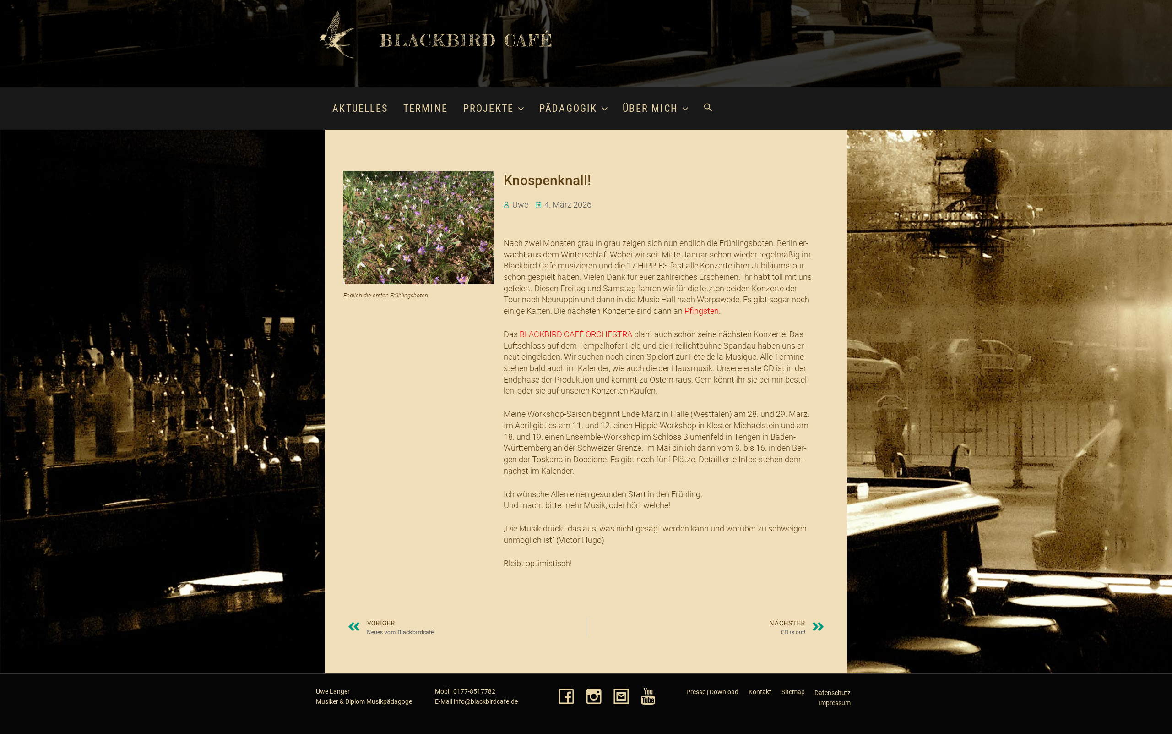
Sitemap (793, 692)
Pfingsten (701, 311)
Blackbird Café (466, 40)
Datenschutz (832, 692)
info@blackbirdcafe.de (486, 701)
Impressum (835, 703)
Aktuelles (360, 108)
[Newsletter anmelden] (621, 697)
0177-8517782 (474, 691)
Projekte (488, 108)
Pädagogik (568, 108)
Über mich (650, 108)
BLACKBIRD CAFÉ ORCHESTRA (576, 334)
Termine (425, 108)
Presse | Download (712, 692)
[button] (707, 108)
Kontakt (760, 692)
